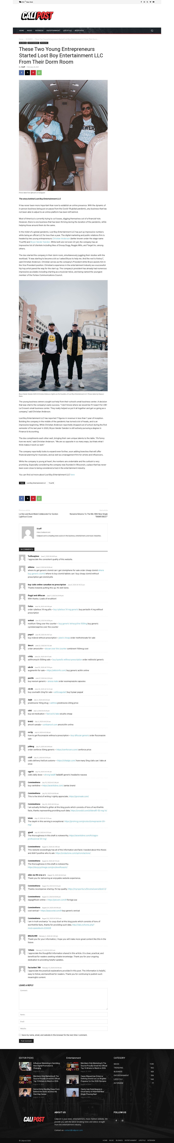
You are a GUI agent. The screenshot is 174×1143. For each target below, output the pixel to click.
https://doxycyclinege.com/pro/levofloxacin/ (47, 867)
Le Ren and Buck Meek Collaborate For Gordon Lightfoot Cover (38, 515)
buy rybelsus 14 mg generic (65, 609)
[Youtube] (153, 2)
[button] (152, 31)
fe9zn (30, 606)
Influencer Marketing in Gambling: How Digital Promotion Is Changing (46, 1065)
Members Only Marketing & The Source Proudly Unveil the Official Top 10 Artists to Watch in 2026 (46, 1078)
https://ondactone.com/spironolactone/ (73, 853)
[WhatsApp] (39, 72)
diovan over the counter (55, 648)
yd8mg (31, 746)
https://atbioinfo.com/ (56, 670)
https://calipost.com (43, 532)
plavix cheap (64, 638)
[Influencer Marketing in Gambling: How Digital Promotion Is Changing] (25, 1066)
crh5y (30, 656)
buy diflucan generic (80, 735)
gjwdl (30, 832)
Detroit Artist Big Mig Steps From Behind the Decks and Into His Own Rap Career (46, 1091)
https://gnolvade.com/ (79, 796)
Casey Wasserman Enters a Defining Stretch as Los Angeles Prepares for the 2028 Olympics (93, 1078)
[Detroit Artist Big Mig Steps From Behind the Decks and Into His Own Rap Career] (25, 1092)
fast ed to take (52, 714)
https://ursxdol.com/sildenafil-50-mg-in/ (89, 810)
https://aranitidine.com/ (52, 785)
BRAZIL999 (32, 936)
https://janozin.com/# (57, 900)
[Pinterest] (33, 72)
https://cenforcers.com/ (67, 749)
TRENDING (44, 43)
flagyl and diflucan (36, 595)
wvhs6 (31, 620)
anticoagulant (60, 692)
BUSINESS (29, 39)
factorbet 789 (34, 967)
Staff (23, 67)
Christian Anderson (61, 238)
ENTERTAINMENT (33, 43)
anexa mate (53, 681)
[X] (147, 2)
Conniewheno (34, 782)
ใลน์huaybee (33, 556)
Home (21, 39)
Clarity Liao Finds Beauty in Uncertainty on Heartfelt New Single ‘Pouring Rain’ (92, 1091)
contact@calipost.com (73, 1130)
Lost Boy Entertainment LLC (36, 483)
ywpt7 (31, 634)
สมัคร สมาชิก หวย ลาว (37, 875)
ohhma (31, 567)
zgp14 (30, 771)
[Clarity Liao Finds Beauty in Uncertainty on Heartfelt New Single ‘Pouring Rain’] (72, 1092)
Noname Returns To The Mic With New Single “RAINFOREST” (89, 515)
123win (31, 950)
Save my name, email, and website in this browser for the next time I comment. (54, 1035)
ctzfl (30, 757)
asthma (53, 703)
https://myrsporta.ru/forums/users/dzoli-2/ (87, 889)
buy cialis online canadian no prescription (47, 584)
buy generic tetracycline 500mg (73, 623)
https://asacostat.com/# (51, 910)
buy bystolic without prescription (67, 659)
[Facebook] (141, 2)
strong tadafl (50, 774)
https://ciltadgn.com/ (66, 760)
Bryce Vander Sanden (40, 242)
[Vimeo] (150, 2)
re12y (30, 732)
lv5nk (30, 818)
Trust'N (51, 483)
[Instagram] (144, 2)
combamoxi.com (50, 724)
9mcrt (30, 645)
